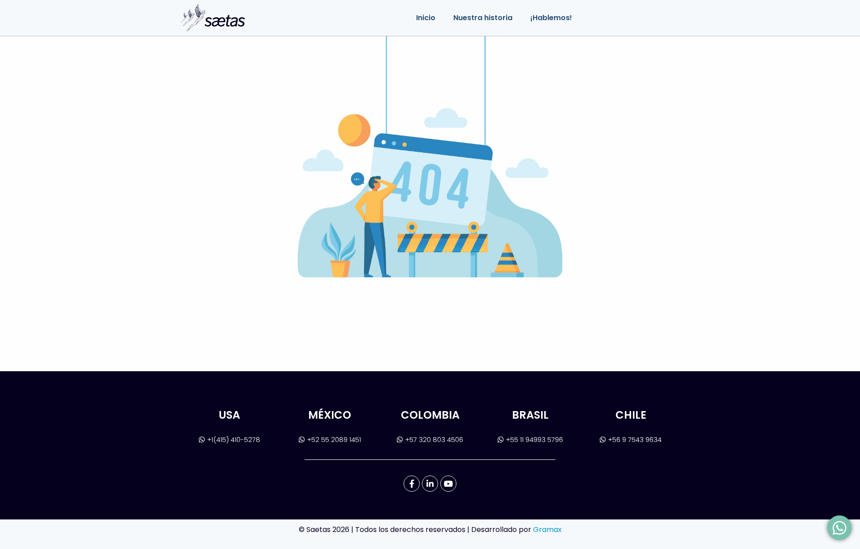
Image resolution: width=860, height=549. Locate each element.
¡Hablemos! (551, 18)
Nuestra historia (482, 18)
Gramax (547, 529)
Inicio (425, 18)
